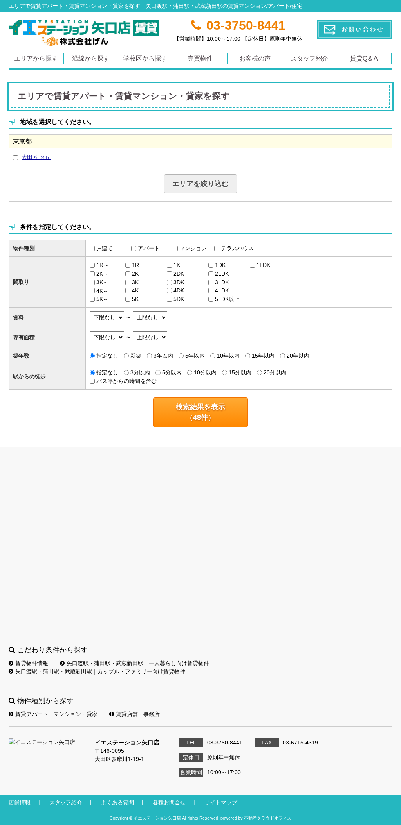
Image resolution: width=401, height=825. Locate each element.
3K (135, 282)
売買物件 (200, 58)
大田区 (36, 157)
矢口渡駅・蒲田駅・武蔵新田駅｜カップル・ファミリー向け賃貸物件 (100, 671)
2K (135, 273)
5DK (178, 299)
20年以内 (298, 356)
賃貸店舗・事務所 (138, 714)
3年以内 (163, 356)
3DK (178, 282)
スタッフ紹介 (309, 58)
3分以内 (140, 372)
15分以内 (240, 372)
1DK (220, 265)
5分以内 (172, 372)
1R (135, 265)
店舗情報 (20, 802)
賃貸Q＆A (364, 58)
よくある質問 (117, 802)
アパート (149, 248)
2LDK (222, 273)
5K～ (102, 299)
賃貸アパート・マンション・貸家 (56, 714)
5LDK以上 (227, 299)
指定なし (107, 356)
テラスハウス (237, 248)
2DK (178, 273)
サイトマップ (220, 802)
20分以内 (275, 372)
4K (135, 290)
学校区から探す (145, 58)
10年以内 (228, 356)
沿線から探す (91, 58)
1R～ (102, 265)
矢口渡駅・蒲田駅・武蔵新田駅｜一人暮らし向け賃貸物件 (138, 663)
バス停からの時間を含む (126, 381)
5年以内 (195, 356)
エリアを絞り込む (200, 184)
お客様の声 (255, 58)
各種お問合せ (169, 802)
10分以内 (205, 372)
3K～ (102, 282)
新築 (135, 356)
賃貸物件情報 (31, 663)
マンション (193, 248)
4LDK (222, 290)
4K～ (102, 290)
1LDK (263, 265)
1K (176, 265)
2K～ (102, 273)
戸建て (104, 248)
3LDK (222, 282)
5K (135, 299)
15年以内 (263, 356)
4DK (178, 290)
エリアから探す (36, 58)
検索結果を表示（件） (200, 412)
